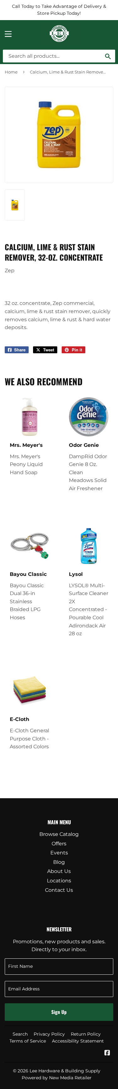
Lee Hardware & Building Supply (65, 1070)
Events (59, 853)
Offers (59, 844)
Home (11, 71)
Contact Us (59, 890)
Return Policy (86, 1034)
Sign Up (59, 1011)
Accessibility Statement (78, 1040)
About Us (59, 871)
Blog (59, 862)
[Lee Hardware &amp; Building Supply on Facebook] (107, 1053)
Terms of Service (27, 1040)
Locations (59, 881)
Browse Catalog (59, 834)
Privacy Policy (49, 1034)
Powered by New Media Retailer (57, 1077)
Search (20, 1034)
